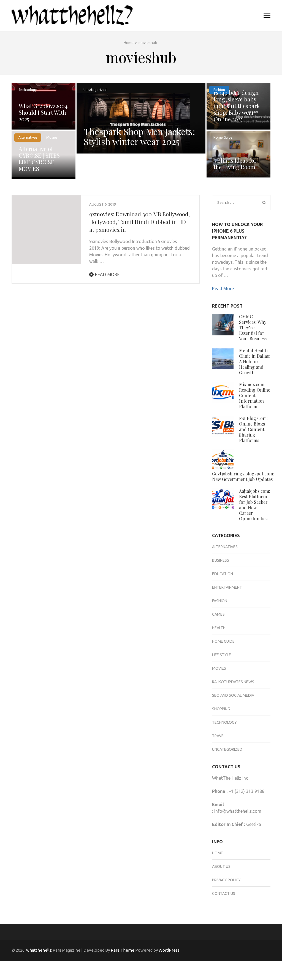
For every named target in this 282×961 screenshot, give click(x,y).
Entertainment (227, 587)
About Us (221, 866)
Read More (107, 274)
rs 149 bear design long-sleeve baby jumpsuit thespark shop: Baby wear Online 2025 (237, 106)
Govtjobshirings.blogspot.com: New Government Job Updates (243, 476)
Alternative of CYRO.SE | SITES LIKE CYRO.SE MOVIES (39, 158)
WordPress (169, 950)
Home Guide (222, 137)
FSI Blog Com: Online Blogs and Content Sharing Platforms (253, 429)
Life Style (221, 655)
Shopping (221, 709)
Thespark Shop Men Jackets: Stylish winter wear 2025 (139, 136)
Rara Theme (122, 950)
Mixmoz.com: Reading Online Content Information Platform (254, 395)
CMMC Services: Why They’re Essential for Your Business (253, 327)
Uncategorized (95, 89)
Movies (51, 137)
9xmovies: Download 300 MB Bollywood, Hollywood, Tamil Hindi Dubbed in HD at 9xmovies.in (139, 221)
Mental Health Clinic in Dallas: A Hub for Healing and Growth (254, 361)
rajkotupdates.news (233, 682)
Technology (27, 89)
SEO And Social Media (233, 695)
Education (222, 574)
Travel (219, 736)
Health (219, 628)
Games (218, 614)
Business (220, 560)
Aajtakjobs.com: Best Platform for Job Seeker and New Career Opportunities (254, 504)
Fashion (219, 601)
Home (217, 853)
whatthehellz (39, 950)
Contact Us (223, 893)
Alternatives (27, 137)
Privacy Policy (226, 880)
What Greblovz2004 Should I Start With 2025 (43, 112)
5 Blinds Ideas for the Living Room (235, 164)
